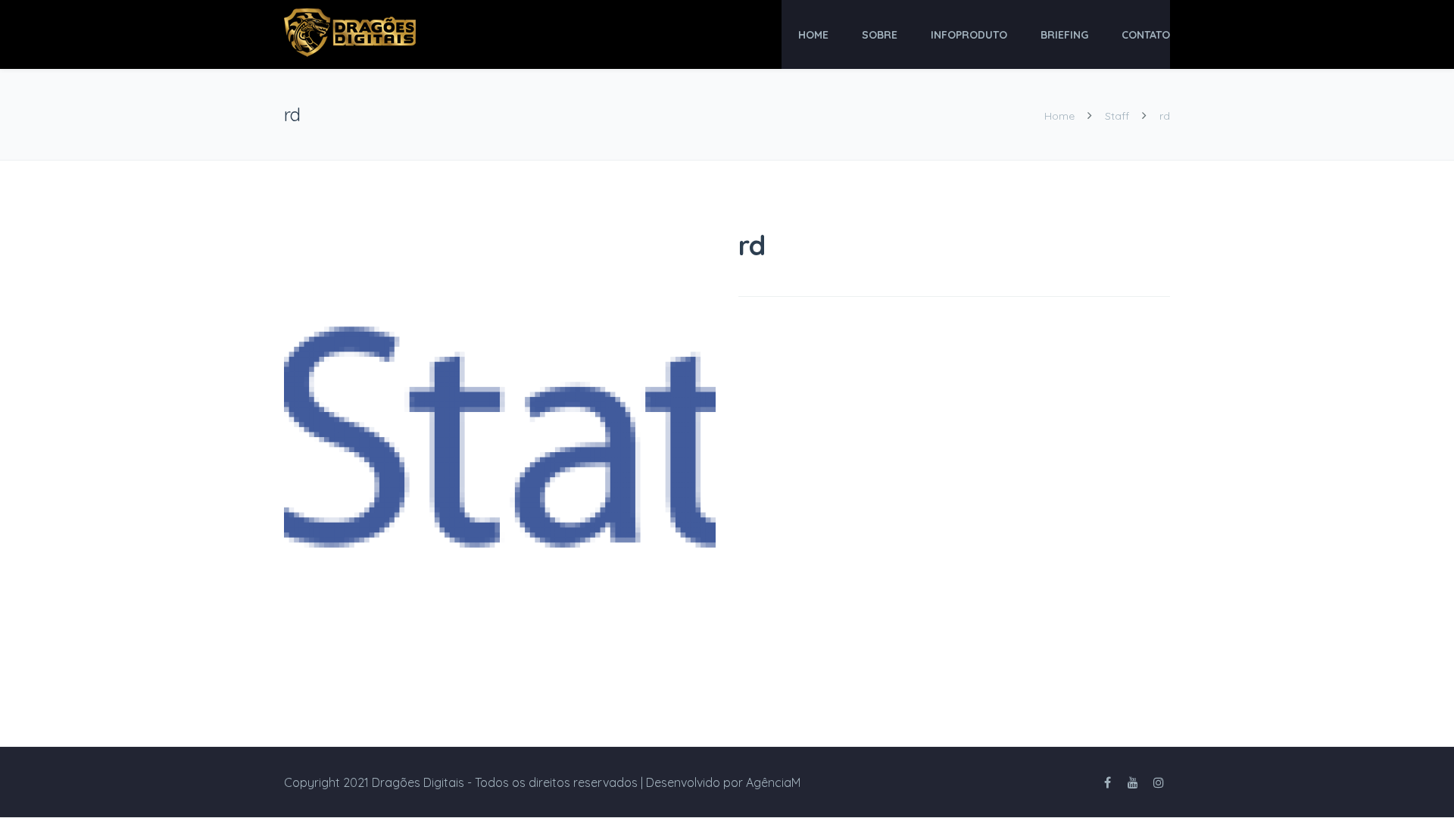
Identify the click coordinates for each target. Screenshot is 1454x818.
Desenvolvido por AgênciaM (723, 782)
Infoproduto (969, 35)
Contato (1146, 35)
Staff (1117, 116)
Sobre (879, 35)
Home (813, 35)
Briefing (1064, 35)
